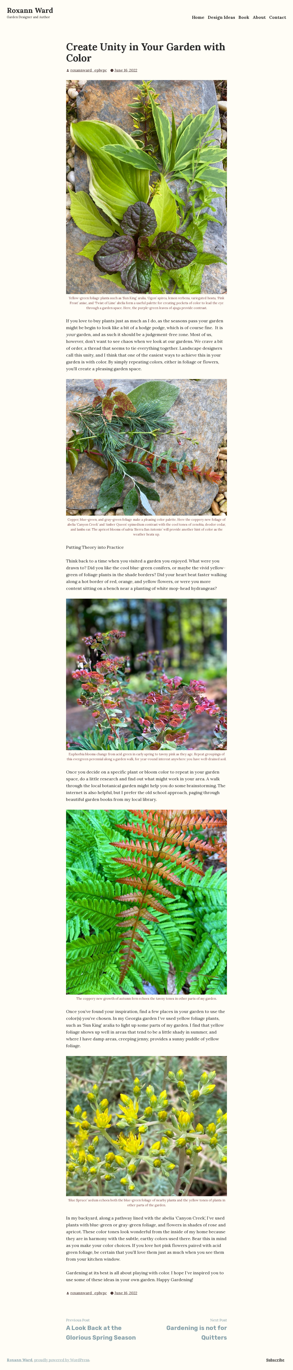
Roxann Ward (30, 10)
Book (244, 17)
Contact (277, 17)
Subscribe (275, 1360)
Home (198, 17)
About (259, 17)
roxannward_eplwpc (88, 70)
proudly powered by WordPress (61, 1360)
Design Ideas (221, 17)
